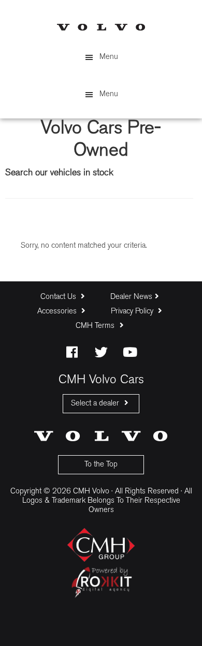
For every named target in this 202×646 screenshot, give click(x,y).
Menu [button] (108, 57)
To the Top (101, 465)
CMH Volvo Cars (101, 27)
